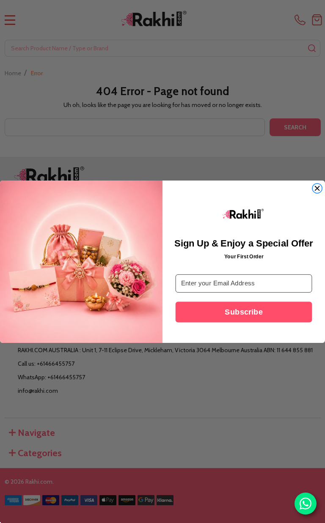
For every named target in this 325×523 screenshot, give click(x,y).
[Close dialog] (317, 188)
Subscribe (243, 311)
